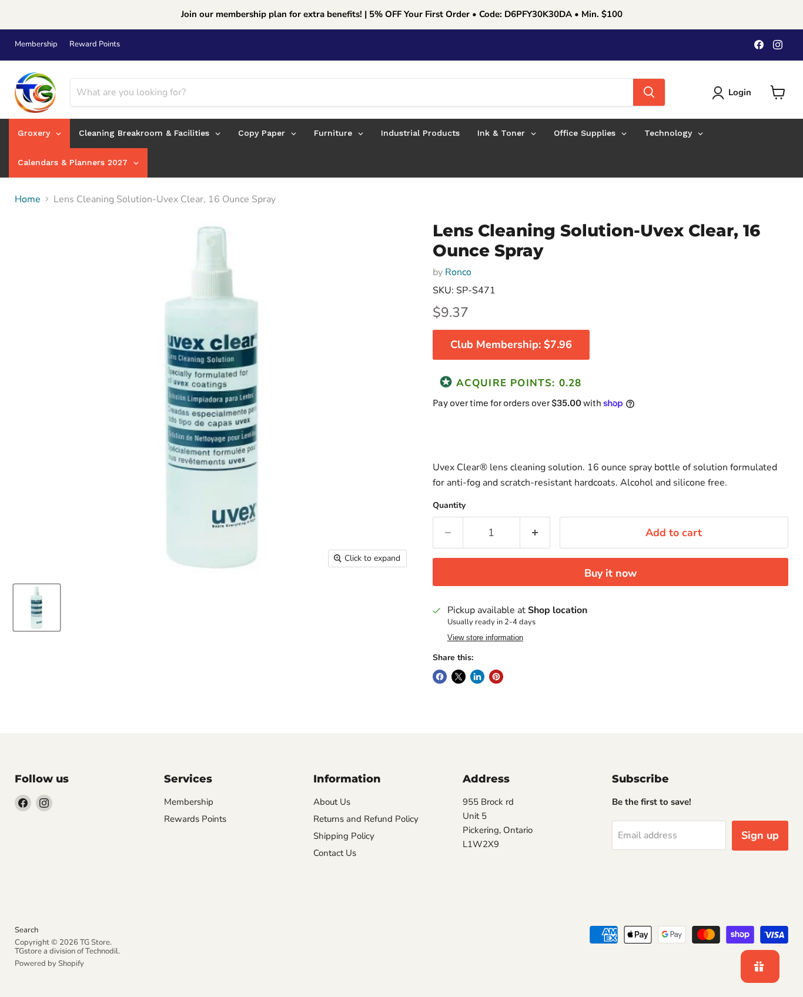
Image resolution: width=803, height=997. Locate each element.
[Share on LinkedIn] (477, 677)
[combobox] (352, 92)
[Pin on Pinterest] (496, 677)
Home (28, 199)
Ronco (458, 272)
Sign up (760, 835)
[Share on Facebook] (440, 677)
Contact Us (334, 853)
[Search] (649, 92)
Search (26, 930)
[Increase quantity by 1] (535, 533)
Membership (36, 44)
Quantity (449, 505)
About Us (331, 802)
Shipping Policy (343, 836)
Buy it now (610, 573)
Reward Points (94, 44)
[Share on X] (458, 677)
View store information (485, 638)
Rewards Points (195, 819)
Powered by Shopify (49, 963)
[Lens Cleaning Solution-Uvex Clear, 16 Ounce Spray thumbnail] (37, 607)
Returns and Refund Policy (366, 819)
